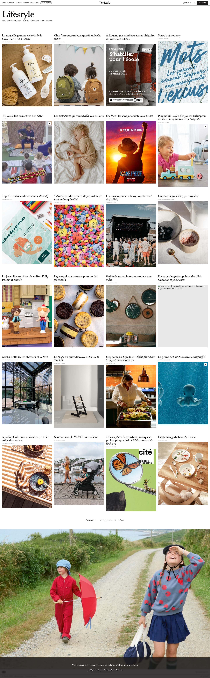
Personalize (119, 670)
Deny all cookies (109, 670)
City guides (34, 2)
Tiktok (190, 2)
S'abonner (202, 3)
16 (100, 520)
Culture (26, 20)
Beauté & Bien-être (14, 20)
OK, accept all (94, 670)
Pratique (49, 20)
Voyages (26, 2)
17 (103, 520)
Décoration (35, 20)
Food (42, 20)
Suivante (121, 520)
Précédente (89, 520)
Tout (3, 20)
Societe (18, 2)
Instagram (184, 3)
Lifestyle (10, 2)
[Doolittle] (105, 2)
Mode (4, 2)
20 (110, 520)
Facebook (186, 2)
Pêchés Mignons (46, 3)
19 (107, 520)
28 (115, 520)
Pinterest (188, 2)
